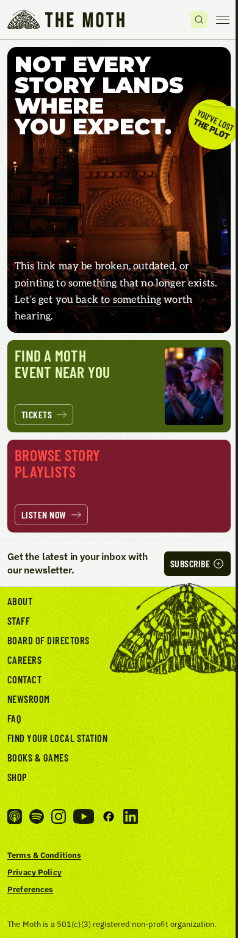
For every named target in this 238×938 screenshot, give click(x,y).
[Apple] (14, 816)
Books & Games (37, 757)
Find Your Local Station (57, 738)
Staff (18, 620)
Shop (17, 777)
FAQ (14, 718)
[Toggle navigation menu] (223, 19)
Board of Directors (48, 640)
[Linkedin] (130, 816)
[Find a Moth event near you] (119, 386)
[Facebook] (108, 816)
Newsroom (28, 699)
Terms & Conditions (44, 855)
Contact (24, 679)
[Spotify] (36, 816)
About (19, 601)
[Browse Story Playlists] (119, 486)
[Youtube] (83, 816)
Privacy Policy (34, 872)
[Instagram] (58, 816)
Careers (24, 659)
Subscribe (190, 563)
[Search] (198, 19)
